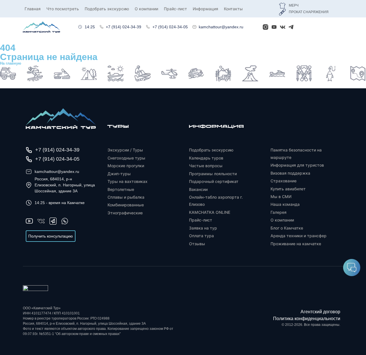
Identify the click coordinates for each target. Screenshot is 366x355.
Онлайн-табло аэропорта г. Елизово (216, 201)
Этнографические (125, 212)
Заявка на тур (203, 228)
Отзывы (197, 243)
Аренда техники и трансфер (298, 235)
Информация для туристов (297, 165)
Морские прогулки (126, 165)
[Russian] (308, 26)
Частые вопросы (205, 165)
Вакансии (198, 189)
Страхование (283, 180)
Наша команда (285, 204)
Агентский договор (320, 311)
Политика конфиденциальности (306, 318)
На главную (10, 63)
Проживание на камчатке (295, 243)
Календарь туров (206, 157)
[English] (324, 26)
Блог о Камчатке (286, 228)
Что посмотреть (62, 8)
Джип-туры (119, 173)
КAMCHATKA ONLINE (209, 212)
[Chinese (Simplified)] (339, 26)
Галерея (278, 212)
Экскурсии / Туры (125, 149)
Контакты (233, 8)
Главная (33, 8)
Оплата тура (201, 235)
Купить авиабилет (288, 188)
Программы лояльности (213, 173)
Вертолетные (121, 189)
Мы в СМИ (280, 196)
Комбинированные (126, 204)
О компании (146, 8)
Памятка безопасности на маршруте (296, 153)
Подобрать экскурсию (107, 8)
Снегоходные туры (126, 157)
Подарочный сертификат (213, 181)
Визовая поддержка (290, 173)
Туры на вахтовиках (128, 181)
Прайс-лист (175, 8)
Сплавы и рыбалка (126, 197)
